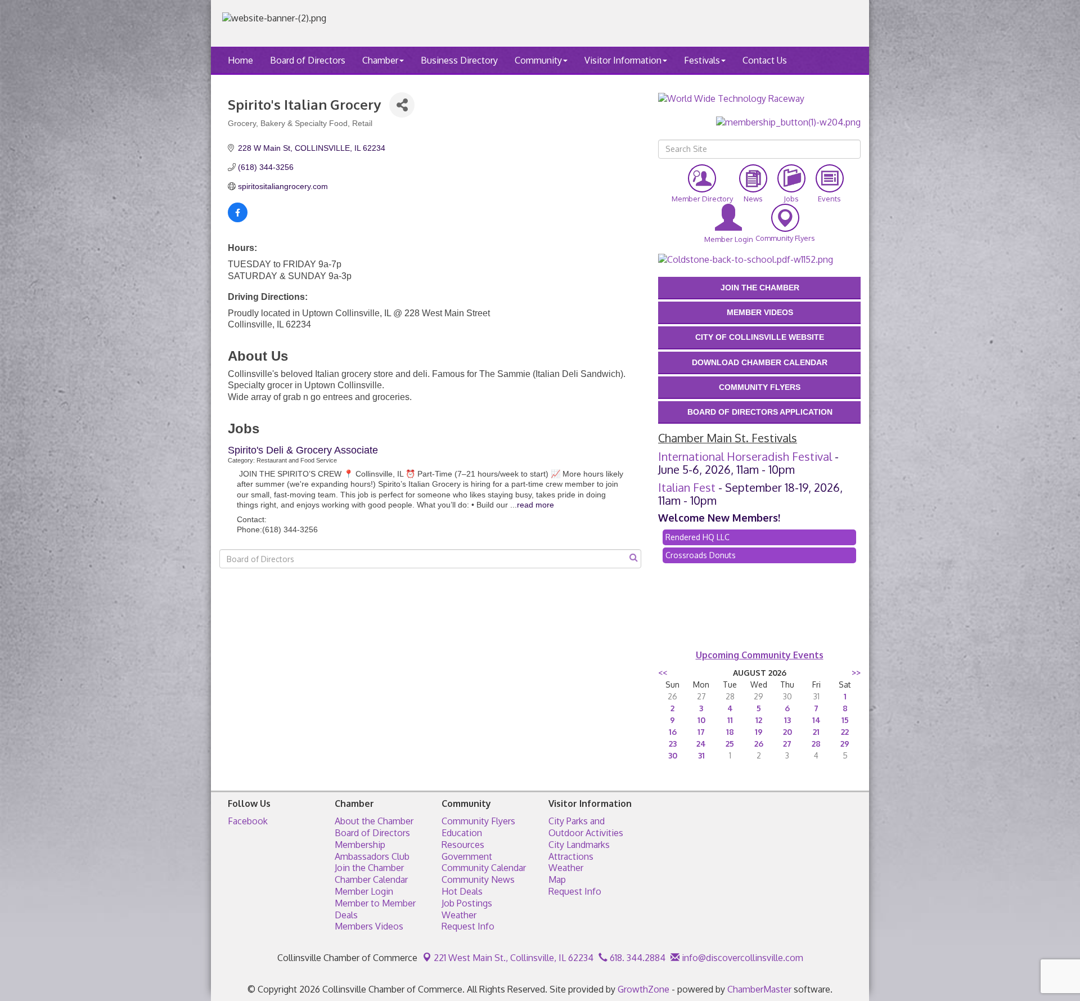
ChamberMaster (759, 989)
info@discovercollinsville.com (741, 957)
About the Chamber (374, 821)
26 (758, 743)
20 (787, 732)
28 (816, 743)
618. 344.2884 (636, 957)
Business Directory (459, 60)
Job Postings (467, 903)
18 (730, 732)
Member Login (364, 891)
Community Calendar (484, 867)
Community (538, 60)
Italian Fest (687, 487)
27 (787, 743)
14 (816, 720)
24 (701, 743)
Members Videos (369, 926)
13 (787, 720)
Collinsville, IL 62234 (513, 957)
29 (844, 743)
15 (845, 720)
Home (240, 60)
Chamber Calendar (371, 879)
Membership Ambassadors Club (372, 850)
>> (856, 672)
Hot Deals (462, 891)
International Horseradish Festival (745, 456)
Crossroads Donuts (700, 555)
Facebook (248, 821)
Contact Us (764, 60)
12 (758, 720)
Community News (478, 879)
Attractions (570, 856)
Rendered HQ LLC (697, 537)
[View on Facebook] (238, 219)
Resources (463, 844)
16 (673, 732)
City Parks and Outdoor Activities (585, 826)
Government (467, 856)
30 (672, 755)
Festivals (702, 60)
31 (701, 755)
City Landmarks (579, 844)
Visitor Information (623, 60)
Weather (459, 915)
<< (662, 672)
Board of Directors (307, 60)
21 (816, 732)
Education (462, 832)
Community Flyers (478, 821)
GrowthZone (643, 989)
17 (701, 732)
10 (701, 720)
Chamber (380, 60)
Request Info (468, 926)
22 (845, 732)
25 (730, 743)
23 (673, 743)
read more (535, 504)
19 (759, 732)
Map (557, 879)
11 (730, 720)
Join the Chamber (369, 867)
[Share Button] (402, 105)
